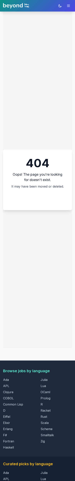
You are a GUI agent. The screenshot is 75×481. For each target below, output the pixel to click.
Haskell (8, 447)
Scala (45, 423)
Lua (43, 386)
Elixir (6, 423)
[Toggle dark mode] (60, 5)
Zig (43, 441)
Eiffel (6, 417)
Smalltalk (47, 435)
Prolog (45, 398)
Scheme (46, 429)
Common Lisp (13, 404)
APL (6, 386)
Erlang (7, 429)
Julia (44, 380)
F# (5, 435)
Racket (46, 410)
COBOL (8, 398)
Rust (44, 417)
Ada (6, 380)
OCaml (45, 392)
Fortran (8, 441)
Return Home (38, 198)
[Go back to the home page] (16, 5)
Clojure (8, 392)
